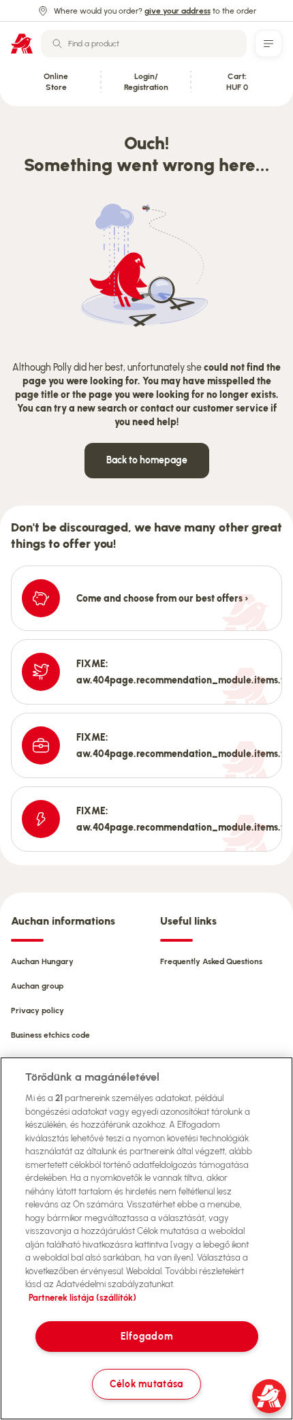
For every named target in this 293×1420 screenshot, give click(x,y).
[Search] (57, 44)
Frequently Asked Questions (211, 961)
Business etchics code (50, 1035)
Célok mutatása (146, 1384)
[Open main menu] (268, 43)
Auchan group (37, 986)
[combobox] (144, 43)
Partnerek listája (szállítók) (82, 1298)
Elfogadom (146, 1336)
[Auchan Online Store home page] (22, 44)
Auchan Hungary (42, 961)
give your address (177, 11)
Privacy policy (37, 1010)
